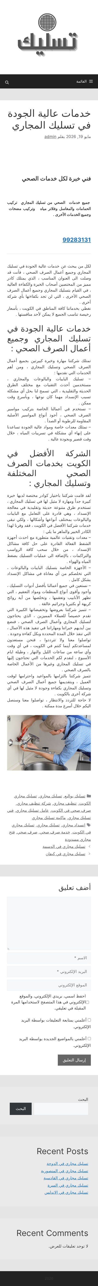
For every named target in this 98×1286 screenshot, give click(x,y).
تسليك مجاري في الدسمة (64, 846)
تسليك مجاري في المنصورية (64, 1171)
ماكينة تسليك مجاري (49, 817)
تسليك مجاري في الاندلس (66, 1192)
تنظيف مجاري (65, 803)
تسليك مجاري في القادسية (66, 1178)
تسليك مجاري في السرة (68, 1185)
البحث (83, 1099)
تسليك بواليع (74, 796)
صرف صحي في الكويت (71, 810)
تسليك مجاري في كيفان (65, 853)
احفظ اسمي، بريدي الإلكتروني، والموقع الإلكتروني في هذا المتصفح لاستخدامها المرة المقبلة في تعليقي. (48, 1002)
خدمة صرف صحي (55, 832)
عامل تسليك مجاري (32, 810)
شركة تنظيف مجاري (34, 803)
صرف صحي (27, 832)
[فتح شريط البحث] (7, 82)
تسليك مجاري (50, 796)
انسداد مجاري (73, 825)
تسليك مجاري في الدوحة (67, 1163)
